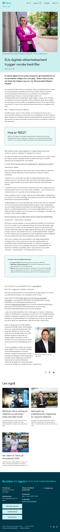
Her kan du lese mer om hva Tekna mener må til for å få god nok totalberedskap (29, 216)
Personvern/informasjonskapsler (10, 528)
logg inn (22, 481)
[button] (29, 3)
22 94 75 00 (26, 490)
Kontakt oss (49, 488)
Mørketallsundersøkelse (19, 304)
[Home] (6, 3)
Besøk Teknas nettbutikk (29, 501)
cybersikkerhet (36, 286)
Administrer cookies (24, 528)
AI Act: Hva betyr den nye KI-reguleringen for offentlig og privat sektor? (32, 164)
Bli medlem (7, 481)
